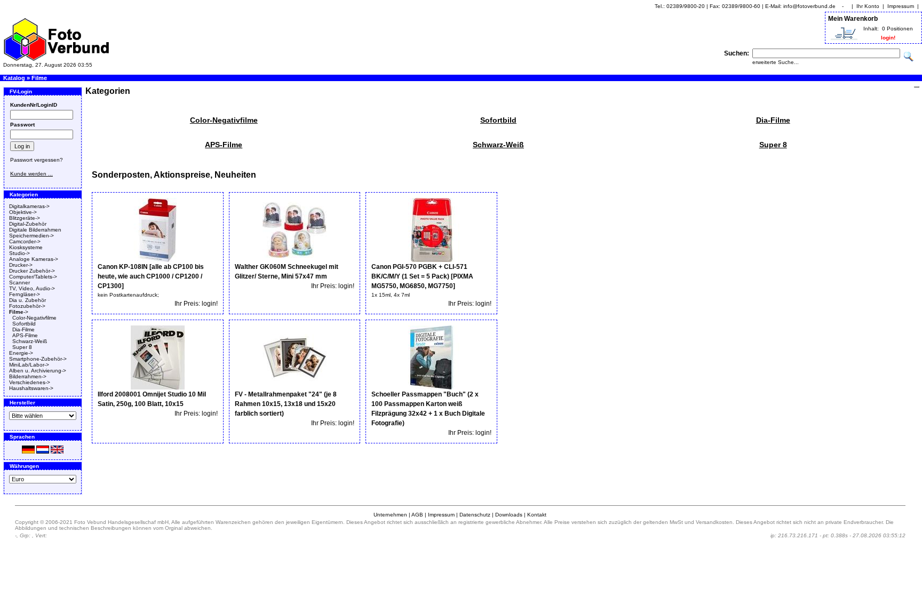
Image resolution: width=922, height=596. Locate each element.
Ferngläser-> (24, 294)
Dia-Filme (23, 329)
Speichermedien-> (31, 236)
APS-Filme (25, 335)
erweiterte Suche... (775, 62)
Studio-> (19, 253)
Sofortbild (24, 324)
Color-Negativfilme (34, 318)
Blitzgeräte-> (24, 218)
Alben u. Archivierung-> (37, 371)
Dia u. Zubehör (27, 300)
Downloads (508, 515)
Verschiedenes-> (29, 382)
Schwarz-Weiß (29, 341)
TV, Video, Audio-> (32, 288)
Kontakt (536, 515)
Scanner (19, 282)
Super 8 (22, 347)
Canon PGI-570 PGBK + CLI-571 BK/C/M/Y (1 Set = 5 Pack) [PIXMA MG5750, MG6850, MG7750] (422, 276)
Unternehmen (390, 515)
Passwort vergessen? (36, 160)
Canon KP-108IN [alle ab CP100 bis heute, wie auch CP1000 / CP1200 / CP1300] (151, 276)
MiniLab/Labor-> (29, 365)
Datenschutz (474, 515)
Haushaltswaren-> (31, 388)
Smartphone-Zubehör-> (38, 359)
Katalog (14, 78)
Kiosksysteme (26, 247)
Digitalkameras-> (29, 206)
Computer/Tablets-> (33, 277)
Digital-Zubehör (27, 224)
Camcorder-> (25, 241)
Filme (39, 78)
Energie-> (21, 353)
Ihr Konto (867, 6)
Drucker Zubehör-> (32, 271)
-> (18, 312)
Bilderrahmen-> (27, 376)
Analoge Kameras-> (33, 259)
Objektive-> (23, 212)
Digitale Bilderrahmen (35, 230)
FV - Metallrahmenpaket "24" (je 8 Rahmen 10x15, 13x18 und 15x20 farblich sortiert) (286, 404)
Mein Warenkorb (853, 18)
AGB (417, 515)
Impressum (900, 6)
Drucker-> (21, 265)
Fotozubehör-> (27, 306)
